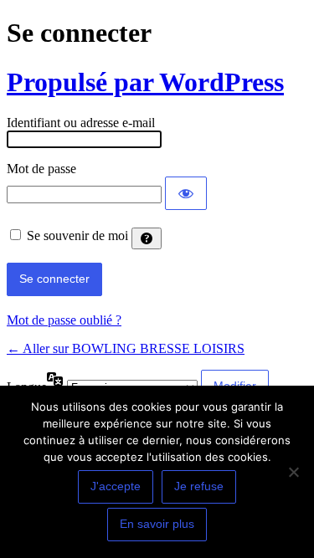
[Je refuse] (293, 471)
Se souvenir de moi (77, 235)
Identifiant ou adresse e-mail (81, 122)
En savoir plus (157, 523)
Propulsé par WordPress (145, 82)
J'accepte (115, 486)
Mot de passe (41, 168)
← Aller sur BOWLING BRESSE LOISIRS (126, 348)
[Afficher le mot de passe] (186, 193)
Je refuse (199, 486)
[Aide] (146, 238)
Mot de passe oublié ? (64, 320)
